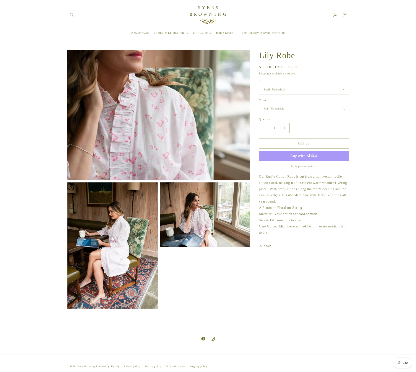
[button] (72, 15)
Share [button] (267, 246)
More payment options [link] (304, 166)
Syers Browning (86, 366)
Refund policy (132, 366)
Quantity (264, 119)
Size (261, 81)
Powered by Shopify (108, 366)
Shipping (264, 73)
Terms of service (175, 366)
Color (262, 100)
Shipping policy (198, 366)
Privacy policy (153, 366)
